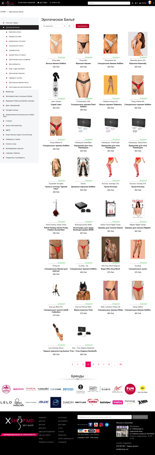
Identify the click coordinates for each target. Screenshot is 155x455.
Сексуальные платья (16, 46)
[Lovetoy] (117, 402)
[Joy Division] (68, 389)
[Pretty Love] (80, 402)
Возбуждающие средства (14, 148)
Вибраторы (10, 92)
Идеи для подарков (47, 432)
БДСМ (8, 130)
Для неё (42, 425)
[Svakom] (68, 402)
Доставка (62, 425)
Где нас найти (44, 435)
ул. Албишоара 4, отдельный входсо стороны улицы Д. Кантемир (142, 431)
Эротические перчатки (17, 73)
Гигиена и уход (11, 144)
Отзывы (61, 442)
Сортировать (82, 26)
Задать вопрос (132, 446)
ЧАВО (41, 439)
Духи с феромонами (13, 105)
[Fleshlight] (43, 389)
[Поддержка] (153, 3)
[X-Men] (142, 402)
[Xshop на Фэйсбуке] (90, 424)
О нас (60, 428)
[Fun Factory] (130, 389)
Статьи (61, 432)
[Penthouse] (130, 402)
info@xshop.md (122, 449)
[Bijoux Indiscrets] (18, 402)
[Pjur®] (142, 389)
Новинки (42, 418)
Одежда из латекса (15, 78)
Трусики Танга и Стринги (17, 55)
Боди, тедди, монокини (17, 69)
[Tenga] (31, 389)
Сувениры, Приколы (13, 153)
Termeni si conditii (46, 442)
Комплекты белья (15, 32)
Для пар (42, 421)
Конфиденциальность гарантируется (19, 435)
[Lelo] (6, 402)
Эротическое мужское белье (18, 82)
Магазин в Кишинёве (124, 423)
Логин (143, 3)
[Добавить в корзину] (45, 55)
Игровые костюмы (15, 36)
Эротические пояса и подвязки (19, 59)
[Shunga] (80, 389)
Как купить (62, 418)
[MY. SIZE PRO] (55, 402)
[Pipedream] (18, 389)
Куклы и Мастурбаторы (14, 125)
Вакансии (62, 435)
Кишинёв (27, 3)
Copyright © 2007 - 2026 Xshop (88, 437)
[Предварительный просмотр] (66, 34)
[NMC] (6, 389)
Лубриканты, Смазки (13, 139)
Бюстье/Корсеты (14, 64)
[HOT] (93, 389)
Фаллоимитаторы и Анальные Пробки (19, 96)
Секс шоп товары (12, 23)
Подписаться (140, 417)
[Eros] (105, 389)
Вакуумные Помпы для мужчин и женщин (20, 101)
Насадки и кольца (12, 110)
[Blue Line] (43, 402)
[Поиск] (132, 3)
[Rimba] (93, 402)
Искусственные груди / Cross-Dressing (19, 135)
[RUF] (117, 389)
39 (120, 364)
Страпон (9, 121)
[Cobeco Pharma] (31, 402)
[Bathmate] (55, 389)
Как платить (63, 421)
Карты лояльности (66, 439)
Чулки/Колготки (14, 50)
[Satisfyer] (105, 402)
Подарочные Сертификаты (15, 158)
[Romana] (150, 2)
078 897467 (120, 446)
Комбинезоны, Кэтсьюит (17, 41)
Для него (42, 428)
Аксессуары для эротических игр (20, 87)
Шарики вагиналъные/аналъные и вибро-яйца (19, 115)
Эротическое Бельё (13, 27)
